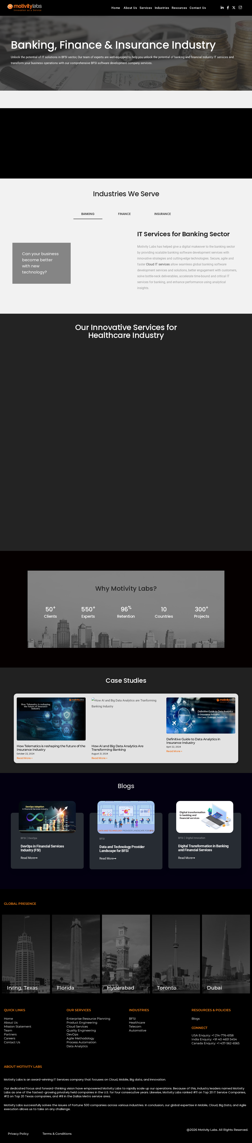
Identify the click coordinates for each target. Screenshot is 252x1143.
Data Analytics (77, 1046)
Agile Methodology (80, 1038)
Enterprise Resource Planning (88, 1018)
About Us (130, 8)
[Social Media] (222, 7)
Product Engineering (82, 1022)
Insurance (162, 214)
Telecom (135, 1026)
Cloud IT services (158, 264)
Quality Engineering (81, 1030)
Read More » (24, 758)
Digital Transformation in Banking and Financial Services (203, 848)
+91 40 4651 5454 (225, 1039)
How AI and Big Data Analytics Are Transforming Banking (118, 747)
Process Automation (81, 1042)
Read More (28, 858)
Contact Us (198, 8)
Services (146, 8)
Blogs (196, 1018)
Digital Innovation (195, 838)
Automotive (137, 1030)
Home (115, 8)
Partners (10, 1034)
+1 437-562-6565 (228, 1043)
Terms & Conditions (57, 1134)
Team (8, 1030)
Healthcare (137, 1022)
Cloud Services (77, 1026)
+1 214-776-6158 (222, 1035)
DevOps (32, 838)
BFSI (23, 838)
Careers (9, 1038)
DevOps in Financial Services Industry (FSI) (42, 848)
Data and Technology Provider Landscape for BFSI (122, 849)
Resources (179, 8)
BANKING (87, 214)
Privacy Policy (18, 1134)
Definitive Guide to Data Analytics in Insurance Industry (193, 741)
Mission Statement (17, 1026)
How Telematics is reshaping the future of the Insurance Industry (51, 747)
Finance (124, 214)
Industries (162, 8)
